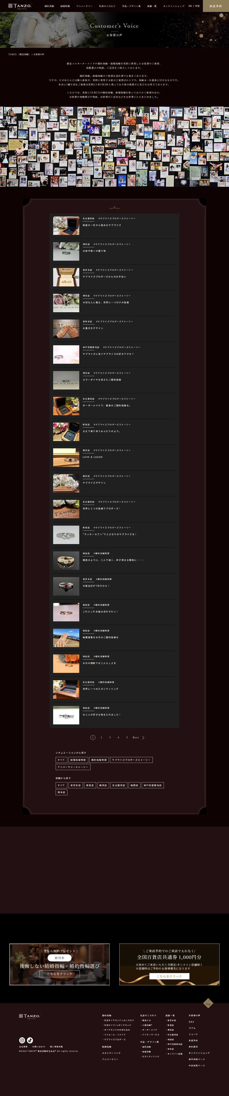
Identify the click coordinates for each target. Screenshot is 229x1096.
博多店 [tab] (61, 792)
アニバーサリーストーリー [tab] (73, 766)
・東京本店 (170, 1020)
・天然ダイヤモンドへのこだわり (118, 1020)
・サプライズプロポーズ (114, 1039)
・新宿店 (169, 1025)
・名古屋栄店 (171, 1034)
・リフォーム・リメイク (114, 1034)
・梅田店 (169, 1039)
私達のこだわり (107, 6)
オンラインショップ (173, 6)
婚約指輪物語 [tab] (99, 759)
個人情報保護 (56, 1046)
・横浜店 (169, 1029)
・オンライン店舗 (174, 1053)
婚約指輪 (49, 6)
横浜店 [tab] (103, 785)
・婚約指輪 (145, 1046)
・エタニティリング (149, 1056)
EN (190, 5)
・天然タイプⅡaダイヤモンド (116, 1025)
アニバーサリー (84, 6)
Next (136, 737)
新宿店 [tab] (90, 785)
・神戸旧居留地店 (174, 1044)
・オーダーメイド (148, 1029)
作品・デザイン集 (131, 6)
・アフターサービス (150, 1034)
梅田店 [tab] (134, 785)
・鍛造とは (145, 1020)
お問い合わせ (38, 1046)
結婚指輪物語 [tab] (78, 759)
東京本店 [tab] (75, 785)
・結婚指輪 (145, 1051)
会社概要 (23, 1046)
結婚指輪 (65, 6)
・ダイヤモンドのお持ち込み (116, 1029)
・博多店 (169, 1049)
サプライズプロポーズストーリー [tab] (131, 759)
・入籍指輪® (146, 1025)
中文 (197, 5)
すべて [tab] (61, 759)
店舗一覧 (152, 6)
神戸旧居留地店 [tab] (153, 785)
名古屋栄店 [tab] (118, 785)
